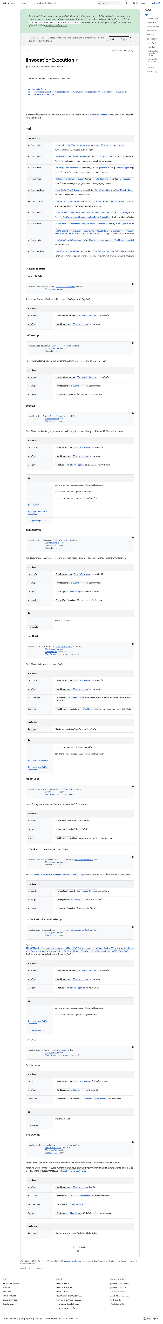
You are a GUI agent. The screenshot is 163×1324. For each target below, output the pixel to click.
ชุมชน (21, 1319)
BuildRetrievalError (38, 760)
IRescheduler (126, 190)
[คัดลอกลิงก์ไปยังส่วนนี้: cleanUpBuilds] (44, 276)
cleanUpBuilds (63, 145)
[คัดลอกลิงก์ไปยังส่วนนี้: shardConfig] (42, 1134)
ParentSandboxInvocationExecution (88, 92)
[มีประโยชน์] (129, 51)
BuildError (33, 505)
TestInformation (72, 167)
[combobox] (109, 3)
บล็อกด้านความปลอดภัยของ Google (69, 1296)
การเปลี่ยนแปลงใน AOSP (56, 25)
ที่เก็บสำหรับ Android (11, 1283)
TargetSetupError (37, 520)
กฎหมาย (29, 1319)
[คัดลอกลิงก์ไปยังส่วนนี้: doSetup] (38, 406)
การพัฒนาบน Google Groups (67, 1304)
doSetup (59, 167)
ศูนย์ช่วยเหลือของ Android (120, 1283)
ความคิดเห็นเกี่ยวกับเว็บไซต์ (69, 1319)
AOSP (28, 51)
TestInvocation (99, 115)
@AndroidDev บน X (64, 1288)
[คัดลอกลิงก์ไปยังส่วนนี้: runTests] (38, 1039)
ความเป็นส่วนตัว (51, 1319)
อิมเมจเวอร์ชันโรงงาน (10, 1300)
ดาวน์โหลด (7, 1292)
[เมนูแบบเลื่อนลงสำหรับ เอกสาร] (30, 3)
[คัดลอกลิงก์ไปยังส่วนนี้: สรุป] (33, 128)
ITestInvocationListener (126, 240)
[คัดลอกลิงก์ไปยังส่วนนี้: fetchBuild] (40, 636)
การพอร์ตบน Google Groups (67, 1308)
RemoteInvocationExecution (115, 92)
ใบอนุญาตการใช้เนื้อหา (71, 1261)
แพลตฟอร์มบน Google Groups (68, 1300)
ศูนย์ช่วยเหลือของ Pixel (118, 1288)
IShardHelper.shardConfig (73, 1171)
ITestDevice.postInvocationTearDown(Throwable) (86, 217)
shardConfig (61, 251)
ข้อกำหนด (6, 1288)
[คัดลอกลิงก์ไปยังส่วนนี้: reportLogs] (41, 779)
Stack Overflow (116, 1300)
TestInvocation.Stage (122, 201)
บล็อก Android (62, 1292)
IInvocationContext (80, 145)
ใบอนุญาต (38, 1319)
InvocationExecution (63, 92)
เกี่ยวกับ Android (9, 1319)
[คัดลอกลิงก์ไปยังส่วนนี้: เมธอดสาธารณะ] (47, 268)
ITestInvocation (91, 709)
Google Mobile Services (119, 1296)
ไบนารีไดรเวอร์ (8, 1304)
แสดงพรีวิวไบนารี (9, 1296)
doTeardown (61, 179)
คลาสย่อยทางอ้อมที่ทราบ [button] (78, 92)
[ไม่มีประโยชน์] (132, 51)
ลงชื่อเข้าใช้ (156, 3)
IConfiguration (108, 145)
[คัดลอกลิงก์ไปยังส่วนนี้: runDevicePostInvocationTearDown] (71, 849)
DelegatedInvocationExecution (40, 92)
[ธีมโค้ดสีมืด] (132, 283)
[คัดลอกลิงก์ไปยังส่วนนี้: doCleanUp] (41, 335)
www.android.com (117, 1292)
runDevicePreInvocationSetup (70, 223)
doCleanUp (61, 156)
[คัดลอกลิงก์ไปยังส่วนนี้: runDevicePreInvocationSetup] (64, 919)
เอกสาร (24, 3)
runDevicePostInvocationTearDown (72, 212)
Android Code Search (46, 3)
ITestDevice (73, 201)
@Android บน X (62, 1283)
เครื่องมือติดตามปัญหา (118, 1304)
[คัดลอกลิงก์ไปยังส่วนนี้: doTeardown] (43, 530)
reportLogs (61, 201)
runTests (60, 240)
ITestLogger (123, 167)
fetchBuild (61, 190)
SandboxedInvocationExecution (41, 94)
